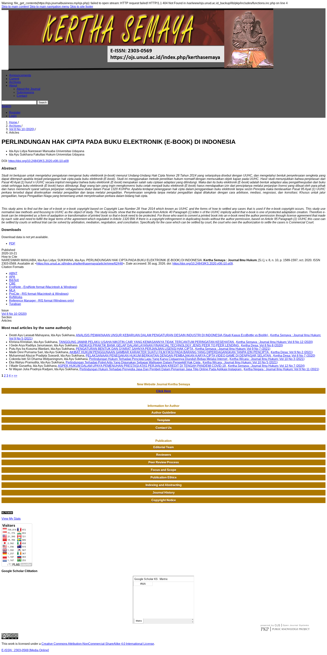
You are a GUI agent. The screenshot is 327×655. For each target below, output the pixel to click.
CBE (12, 283)
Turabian (15, 304)
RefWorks (15, 297)
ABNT (13, 273)
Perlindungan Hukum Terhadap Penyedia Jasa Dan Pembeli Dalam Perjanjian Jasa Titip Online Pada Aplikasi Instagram (160, 369)
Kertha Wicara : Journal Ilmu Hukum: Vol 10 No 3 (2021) (267, 359)
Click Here (163, 391)
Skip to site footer (81, 6)
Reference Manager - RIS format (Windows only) (41, 300)
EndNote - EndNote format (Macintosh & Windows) (43, 287)
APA (12, 276)
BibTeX (14, 280)
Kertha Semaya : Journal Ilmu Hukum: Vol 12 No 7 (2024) (266, 365)
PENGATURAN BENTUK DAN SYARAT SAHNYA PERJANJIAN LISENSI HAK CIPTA (135, 348)
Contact (22, 95)
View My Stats (11, 518)
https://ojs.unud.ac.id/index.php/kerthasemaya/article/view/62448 (80, 263)
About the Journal (28, 89)
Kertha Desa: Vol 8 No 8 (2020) (262, 345)
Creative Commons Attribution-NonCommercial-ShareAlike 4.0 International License (97, 643)
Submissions (25, 92)
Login (13, 116)
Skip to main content (15, 6)
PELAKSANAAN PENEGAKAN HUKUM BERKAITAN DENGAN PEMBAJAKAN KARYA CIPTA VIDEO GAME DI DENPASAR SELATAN (179, 355)
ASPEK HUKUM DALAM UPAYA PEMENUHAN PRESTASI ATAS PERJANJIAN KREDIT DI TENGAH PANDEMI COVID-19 (142, 365)
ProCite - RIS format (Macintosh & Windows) (39, 293)
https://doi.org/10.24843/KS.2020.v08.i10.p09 (38, 161)
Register (14, 112)
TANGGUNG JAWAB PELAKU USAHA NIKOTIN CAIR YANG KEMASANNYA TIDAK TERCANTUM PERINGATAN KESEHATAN (147, 342)
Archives (15, 82)
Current (14, 78)
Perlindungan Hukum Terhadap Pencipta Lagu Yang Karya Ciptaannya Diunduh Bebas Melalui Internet (158, 359)
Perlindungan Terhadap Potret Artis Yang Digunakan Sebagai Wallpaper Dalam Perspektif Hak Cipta (133, 362)
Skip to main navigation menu (49, 6)
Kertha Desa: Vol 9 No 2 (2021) (292, 352)
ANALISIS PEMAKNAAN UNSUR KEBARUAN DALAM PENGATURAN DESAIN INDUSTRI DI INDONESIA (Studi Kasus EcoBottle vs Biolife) (172, 335)
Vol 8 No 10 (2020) (22, 129)
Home (13, 122)
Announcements (20, 75)
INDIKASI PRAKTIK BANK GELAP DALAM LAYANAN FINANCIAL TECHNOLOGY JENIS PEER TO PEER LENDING (159, 345)
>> (15, 375)
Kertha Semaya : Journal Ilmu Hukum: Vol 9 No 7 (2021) (232, 348)
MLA (12, 290)
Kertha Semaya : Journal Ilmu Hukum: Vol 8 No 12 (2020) (274, 342)
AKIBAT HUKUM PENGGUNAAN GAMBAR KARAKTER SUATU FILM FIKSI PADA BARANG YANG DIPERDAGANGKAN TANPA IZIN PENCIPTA (169, 352)
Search (43, 102)
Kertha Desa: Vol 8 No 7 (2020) (294, 355)
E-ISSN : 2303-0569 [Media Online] (25, 650)
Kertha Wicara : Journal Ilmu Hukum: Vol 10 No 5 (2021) (240, 362)
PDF (12, 243)
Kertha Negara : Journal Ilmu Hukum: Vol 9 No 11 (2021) (281, 369)
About (13, 85)
